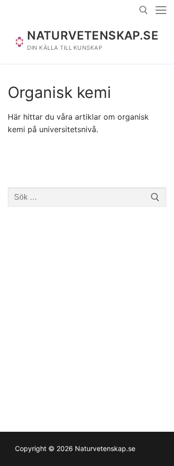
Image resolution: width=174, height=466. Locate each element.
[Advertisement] (87, 309)
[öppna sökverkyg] (143, 10)
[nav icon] (161, 10)
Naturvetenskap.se (93, 35)
